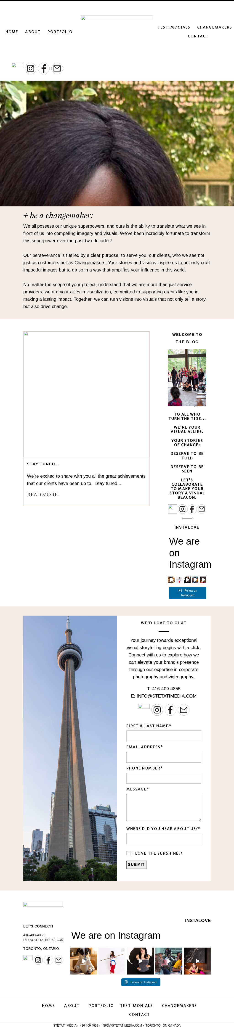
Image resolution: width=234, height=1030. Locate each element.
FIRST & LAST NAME (147, 726)
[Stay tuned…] (86, 394)
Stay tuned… (43, 464)
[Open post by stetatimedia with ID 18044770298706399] (140, 961)
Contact (198, 36)
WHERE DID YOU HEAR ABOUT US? (162, 829)
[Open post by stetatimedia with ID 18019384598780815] (197, 961)
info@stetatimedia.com (43, 940)
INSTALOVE (187, 527)
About (32, 31)
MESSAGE (136, 789)
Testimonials (173, 27)
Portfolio (60, 31)
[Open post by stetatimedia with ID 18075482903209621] (168, 961)
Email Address (143, 747)
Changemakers (214, 27)
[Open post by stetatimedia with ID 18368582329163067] (83, 961)
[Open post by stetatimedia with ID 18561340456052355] (111, 961)
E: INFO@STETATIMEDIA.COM (164, 695)
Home (11, 31)
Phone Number (143, 768)
